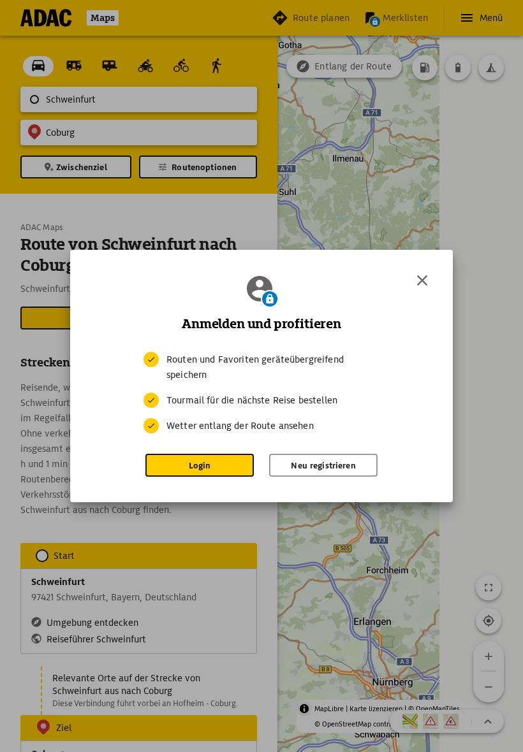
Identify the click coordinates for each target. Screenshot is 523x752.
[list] (261, 392)
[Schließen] (422, 280)
